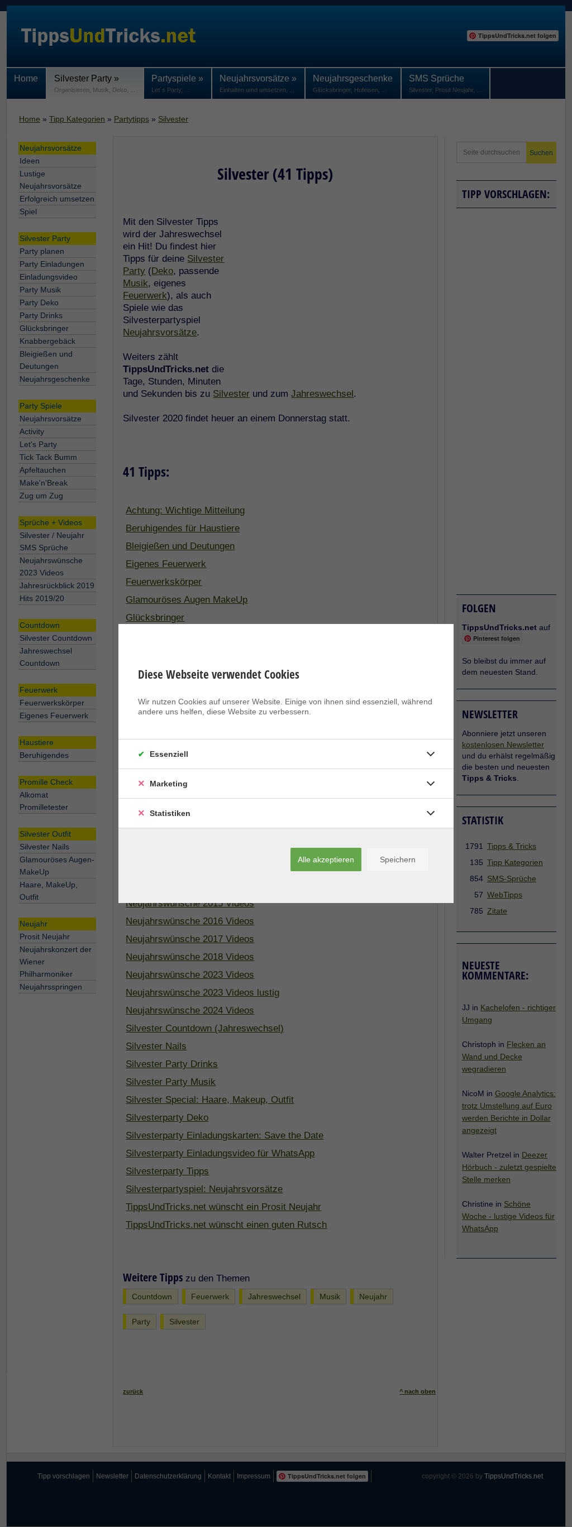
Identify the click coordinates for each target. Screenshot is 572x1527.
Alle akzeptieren (326, 859)
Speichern (398, 859)
